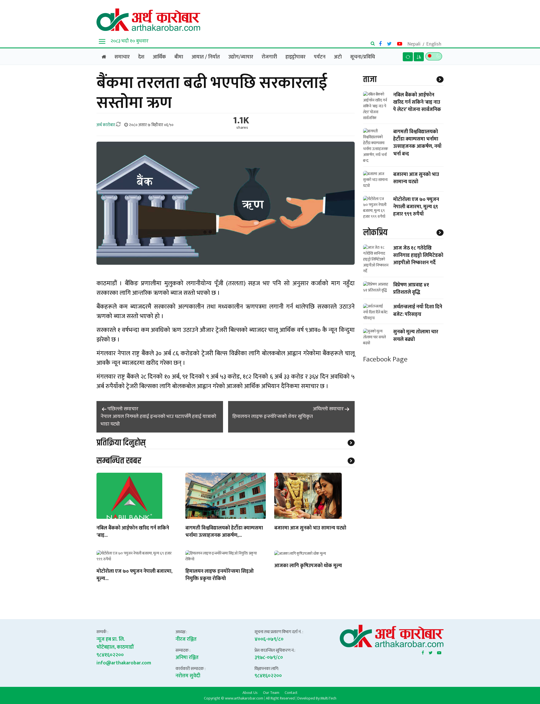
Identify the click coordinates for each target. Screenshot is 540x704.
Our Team (271, 692)
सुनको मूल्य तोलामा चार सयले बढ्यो (415, 336)
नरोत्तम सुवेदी (188, 676)
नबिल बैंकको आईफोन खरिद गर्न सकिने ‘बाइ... (132, 532)
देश (141, 57)
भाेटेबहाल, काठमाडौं (115, 647)
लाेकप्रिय (375, 232)
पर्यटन (319, 57)
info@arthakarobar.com (123, 663)
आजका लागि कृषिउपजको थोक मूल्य (308, 566)
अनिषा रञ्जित (187, 658)
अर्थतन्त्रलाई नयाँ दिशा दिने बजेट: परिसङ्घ (417, 311)
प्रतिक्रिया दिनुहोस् (121, 443)
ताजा (370, 79)
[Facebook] (423, 651)
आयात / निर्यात (206, 57)
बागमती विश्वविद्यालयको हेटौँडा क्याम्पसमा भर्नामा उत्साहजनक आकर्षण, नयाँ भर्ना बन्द (417, 143)
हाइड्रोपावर (295, 57)
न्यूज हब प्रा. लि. (110, 639)
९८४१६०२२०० (110, 655)
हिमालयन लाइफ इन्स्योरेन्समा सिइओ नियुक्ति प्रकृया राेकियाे (219, 575)
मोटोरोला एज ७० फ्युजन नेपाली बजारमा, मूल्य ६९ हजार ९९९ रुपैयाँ (416, 206)
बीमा (178, 57)
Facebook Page (385, 360)
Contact (291, 692)
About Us (250, 692)
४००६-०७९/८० (269, 639)
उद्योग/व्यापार (240, 57)
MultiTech (328, 698)
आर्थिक (159, 57)
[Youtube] (439, 651)
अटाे (338, 57)
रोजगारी (269, 57)
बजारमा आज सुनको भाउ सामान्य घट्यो (310, 528)
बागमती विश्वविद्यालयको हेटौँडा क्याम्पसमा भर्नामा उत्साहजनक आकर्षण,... (224, 532)
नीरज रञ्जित (186, 639)
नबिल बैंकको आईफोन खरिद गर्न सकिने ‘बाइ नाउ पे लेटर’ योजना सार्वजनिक (417, 102)
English (433, 44)
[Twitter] (431, 651)
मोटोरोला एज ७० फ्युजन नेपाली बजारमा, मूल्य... (134, 575)
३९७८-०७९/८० (269, 658)
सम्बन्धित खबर (118, 461)
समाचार (122, 57)
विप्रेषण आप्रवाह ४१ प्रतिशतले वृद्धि (411, 288)
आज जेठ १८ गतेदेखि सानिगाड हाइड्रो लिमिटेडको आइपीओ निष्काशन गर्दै (418, 255)
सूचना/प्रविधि (362, 57)
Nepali (414, 44)
